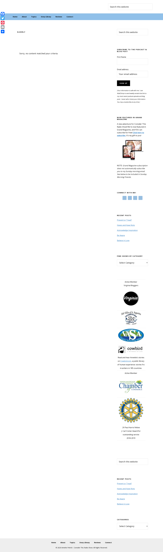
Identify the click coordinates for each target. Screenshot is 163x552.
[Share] (2, 31)
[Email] (2, 27)
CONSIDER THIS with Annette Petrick (27, 6)
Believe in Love (123, 240)
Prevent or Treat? (124, 220)
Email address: (123, 69)
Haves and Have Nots (126, 225)
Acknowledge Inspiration (127, 230)
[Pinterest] (2, 22)
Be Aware (121, 235)
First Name (121, 57)
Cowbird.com (125, 361)
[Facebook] (2, 14)
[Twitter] (2, 18)
